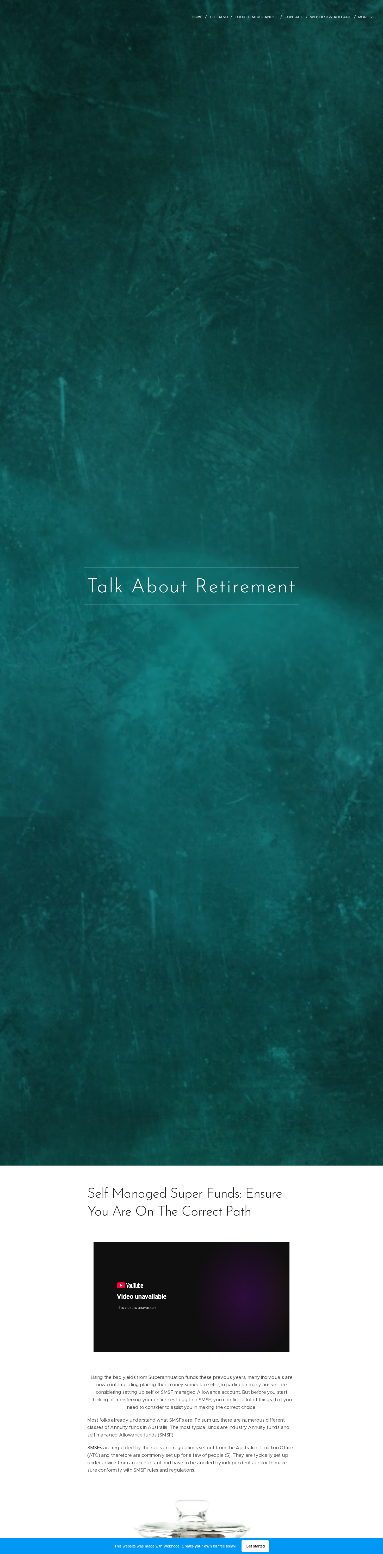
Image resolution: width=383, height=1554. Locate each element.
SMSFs (94, 1448)
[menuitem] (198, 16)
